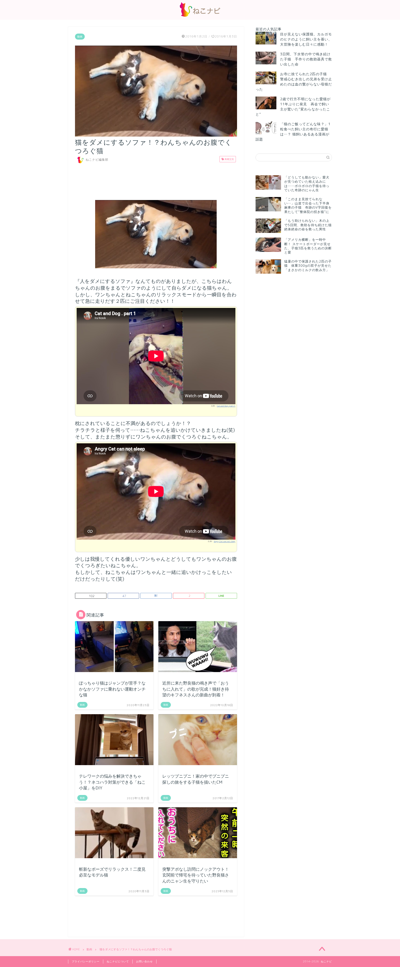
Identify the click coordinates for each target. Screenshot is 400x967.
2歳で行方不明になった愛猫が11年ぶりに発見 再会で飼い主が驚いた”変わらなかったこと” (293, 107)
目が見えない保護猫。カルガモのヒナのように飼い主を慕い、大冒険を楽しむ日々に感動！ (306, 39)
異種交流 (229, 159)
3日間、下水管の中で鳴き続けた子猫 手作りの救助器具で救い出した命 (306, 59)
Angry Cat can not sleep (224, 541)
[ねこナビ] (200, 17)
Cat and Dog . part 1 (226, 405)
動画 (79, 36)
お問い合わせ (144, 961)
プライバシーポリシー (86, 961)
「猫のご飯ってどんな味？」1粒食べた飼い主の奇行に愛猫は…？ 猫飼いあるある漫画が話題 (293, 132)
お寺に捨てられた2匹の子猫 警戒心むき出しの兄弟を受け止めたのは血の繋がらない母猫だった (294, 82)
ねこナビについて (118, 961)
